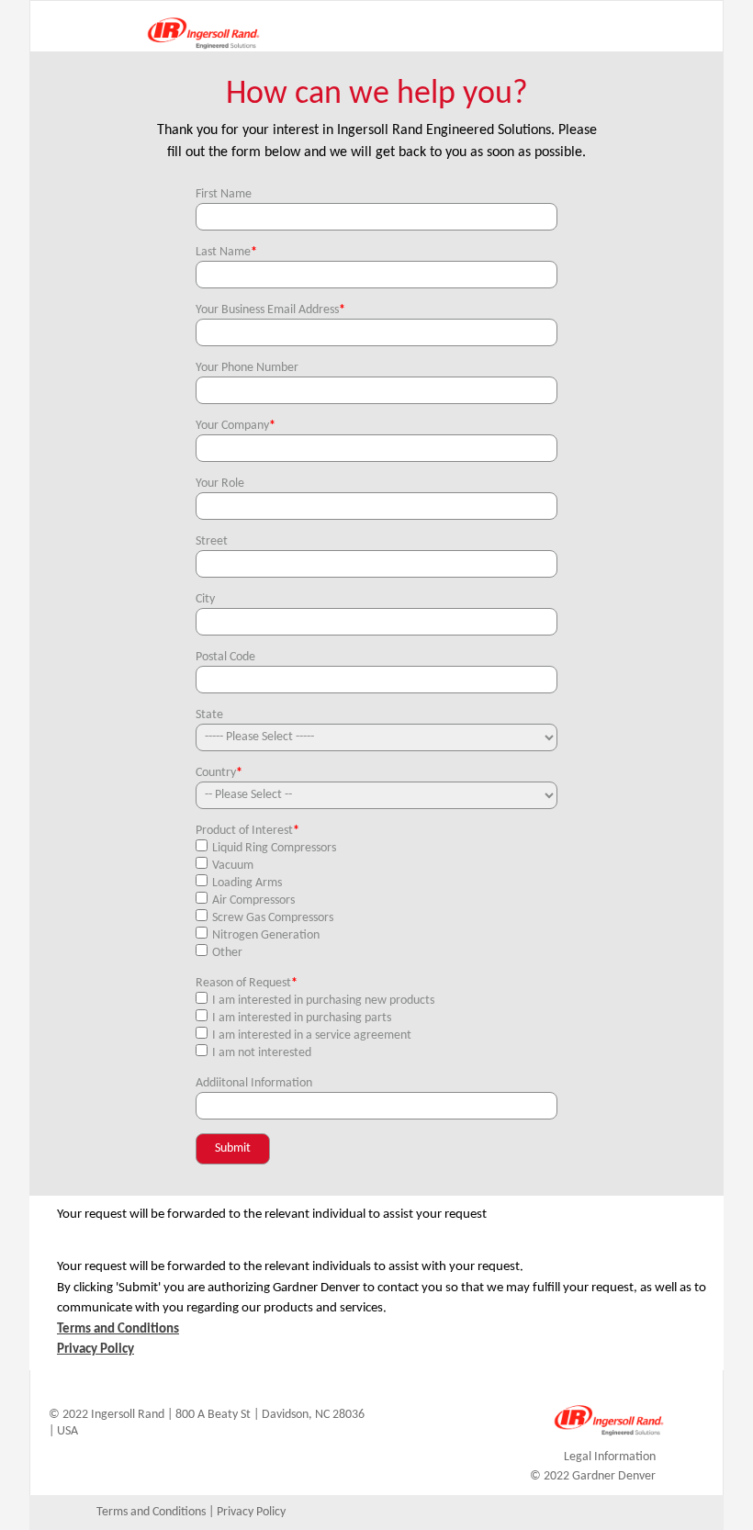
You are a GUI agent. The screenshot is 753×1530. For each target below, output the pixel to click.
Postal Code (225, 657)
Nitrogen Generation (266, 935)
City (205, 599)
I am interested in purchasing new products (323, 1000)
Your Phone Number (247, 368)
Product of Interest (247, 831)
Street (212, 541)
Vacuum (232, 865)
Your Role (220, 483)
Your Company (235, 426)
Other (227, 953)
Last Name (226, 252)
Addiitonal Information (254, 1083)
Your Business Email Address (270, 310)
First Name (224, 194)
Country (219, 773)
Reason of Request (247, 983)
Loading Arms (247, 883)
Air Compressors (253, 900)
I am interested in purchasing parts (301, 1018)
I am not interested (261, 1053)
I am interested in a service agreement (311, 1035)
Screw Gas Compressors (272, 918)
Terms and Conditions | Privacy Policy (191, 1512)
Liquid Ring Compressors (274, 848)
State (209, 715)
